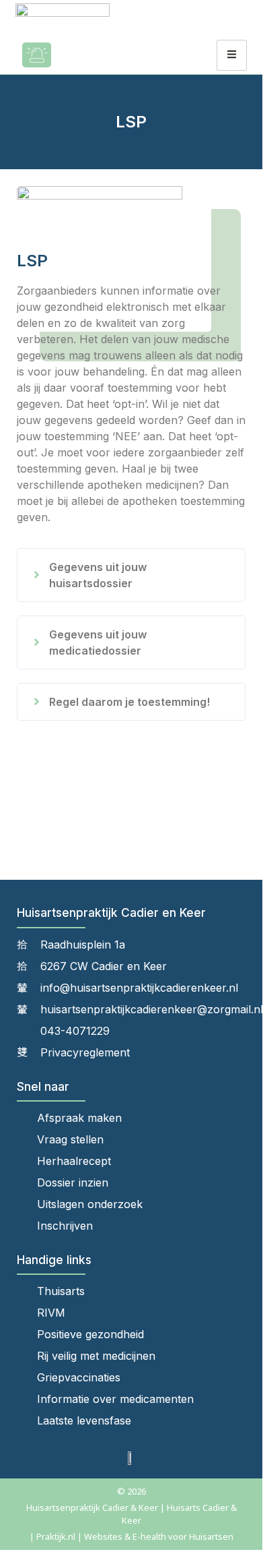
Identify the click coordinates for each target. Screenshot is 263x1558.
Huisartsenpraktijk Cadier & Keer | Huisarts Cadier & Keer (131, 1513)
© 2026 (131, 1491)
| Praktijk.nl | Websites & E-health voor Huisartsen (131, 1536)
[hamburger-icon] (232, 55)
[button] (131, 575)
